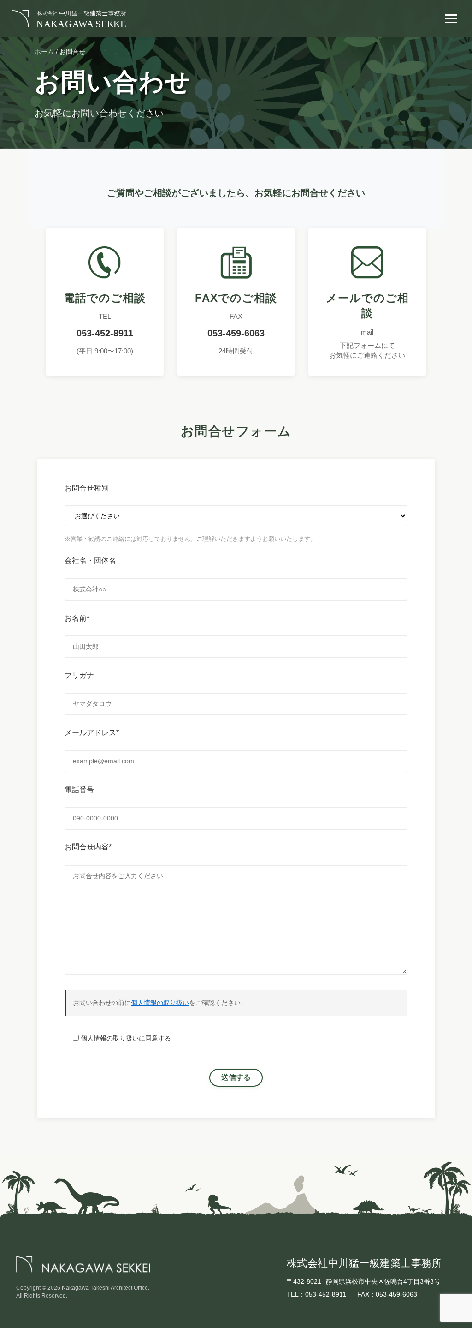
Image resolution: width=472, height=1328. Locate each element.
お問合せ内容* (88, 847)
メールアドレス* (92, 732)
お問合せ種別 (87, 488)
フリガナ (79, 675)
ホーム (44, 51)
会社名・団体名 (90, 560)
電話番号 (79, 790)
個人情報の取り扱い (160, 1002)
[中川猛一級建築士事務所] (69, 18)
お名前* (77, 618)
